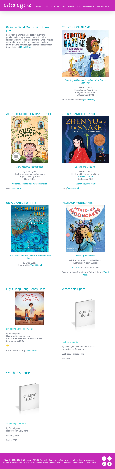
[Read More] (26, 47)
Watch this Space (74, 289)
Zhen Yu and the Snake (85, 166)
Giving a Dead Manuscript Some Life (27, 29)
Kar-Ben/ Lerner (85, 176)
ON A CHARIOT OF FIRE (21, 203)
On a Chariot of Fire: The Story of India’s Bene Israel (30, 256)
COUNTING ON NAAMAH (77, 27)
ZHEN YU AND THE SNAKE (79, 114)
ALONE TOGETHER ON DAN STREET (28, 114)
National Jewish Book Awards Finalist (29, 183)
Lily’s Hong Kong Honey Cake (25, 289)
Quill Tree (76, 267)
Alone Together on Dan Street (29, 166)
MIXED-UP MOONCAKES (77, 203)
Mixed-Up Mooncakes (85, 255)
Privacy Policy (91, 462)
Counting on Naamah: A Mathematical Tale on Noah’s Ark (85, 81)
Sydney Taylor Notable (86, 183)
